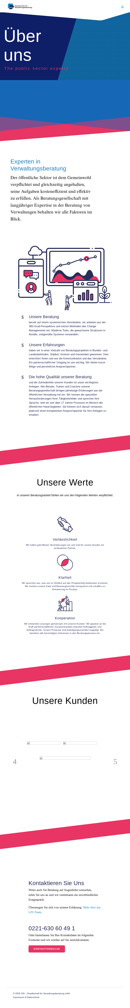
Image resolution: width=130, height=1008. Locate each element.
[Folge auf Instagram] (39, 962)
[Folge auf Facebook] (32, 962)
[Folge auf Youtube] (47, 962)
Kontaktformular (47, 948)
